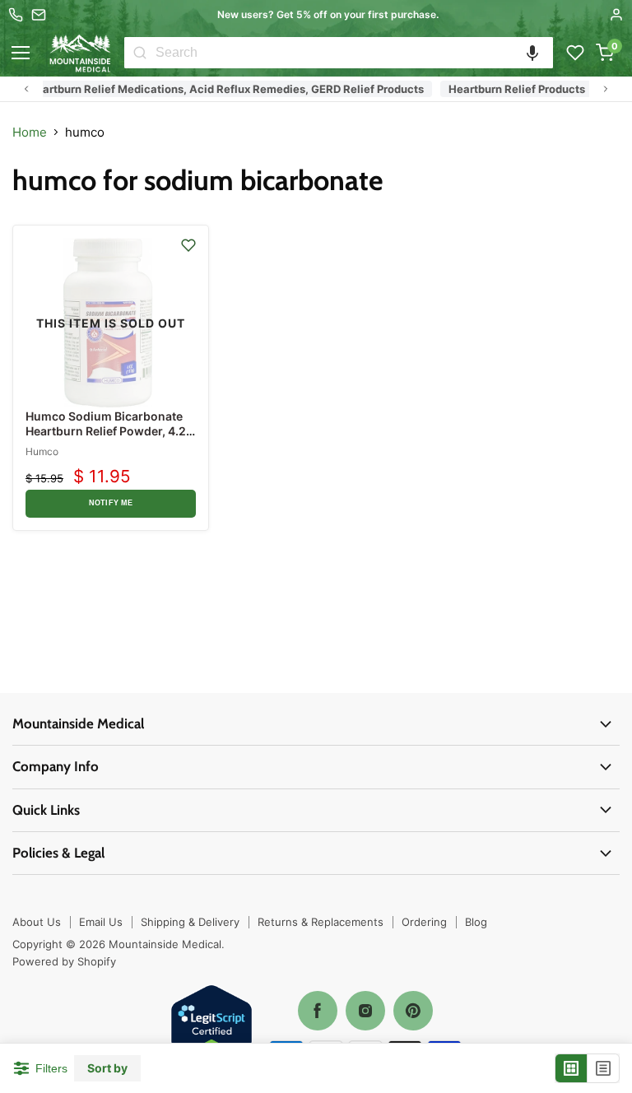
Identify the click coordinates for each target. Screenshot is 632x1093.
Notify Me (111, 503)
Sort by (107, 1068)
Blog (476, 921)
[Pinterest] (413, 1010)
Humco (42, 451)
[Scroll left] (26, 89)
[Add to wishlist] (188, 245)
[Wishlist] (575, 52)
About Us (36, 921)
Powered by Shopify (64, 961)
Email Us (101, 921)
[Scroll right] (606, 89)
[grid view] (571, 1068)
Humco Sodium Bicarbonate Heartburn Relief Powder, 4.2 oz (106, 431)
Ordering (424, 921)
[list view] (603, 1068)
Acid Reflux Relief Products (120, 88)
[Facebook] (317, 1010)
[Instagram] (365, 1010)
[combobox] (354, 52)
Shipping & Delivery (190, 921)
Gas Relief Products (268, 88)
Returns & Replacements (320, 921)
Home (29, 132)
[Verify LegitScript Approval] (211, 1026)
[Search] (140, 52)
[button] (532, 52)
